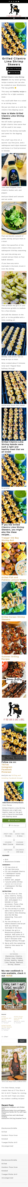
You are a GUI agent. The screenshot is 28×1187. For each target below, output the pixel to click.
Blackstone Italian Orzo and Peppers (14, 1110)
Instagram (7, 767)
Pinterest (6, 772)
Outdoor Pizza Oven (10, 1135)
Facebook (7, 769)
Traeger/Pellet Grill (9, 1142)
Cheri (6, 1036)
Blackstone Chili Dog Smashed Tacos (14, 1118)
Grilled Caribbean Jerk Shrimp (6, 1018)
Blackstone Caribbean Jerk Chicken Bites (13, 1108)
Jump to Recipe (15, 68)
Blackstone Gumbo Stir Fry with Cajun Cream (14, 1112)
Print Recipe (15, 72)
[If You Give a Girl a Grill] (14, 11)
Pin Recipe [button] (15, 825)
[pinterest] (16, 1)
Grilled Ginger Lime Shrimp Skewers (18, 1018)
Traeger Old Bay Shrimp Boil (10, 539)
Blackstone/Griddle (9, 1128)
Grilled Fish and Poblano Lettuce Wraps (14, 578)
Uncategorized (7, 1146)
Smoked (5, 1139)
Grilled (4, 1132)
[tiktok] (11, 1)
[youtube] (18, 1)
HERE (9, 975)
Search (22, 1041)
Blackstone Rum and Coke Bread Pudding (12, 1116)
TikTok (5, 764)
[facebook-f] (9, 1)
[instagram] (13, 1)
